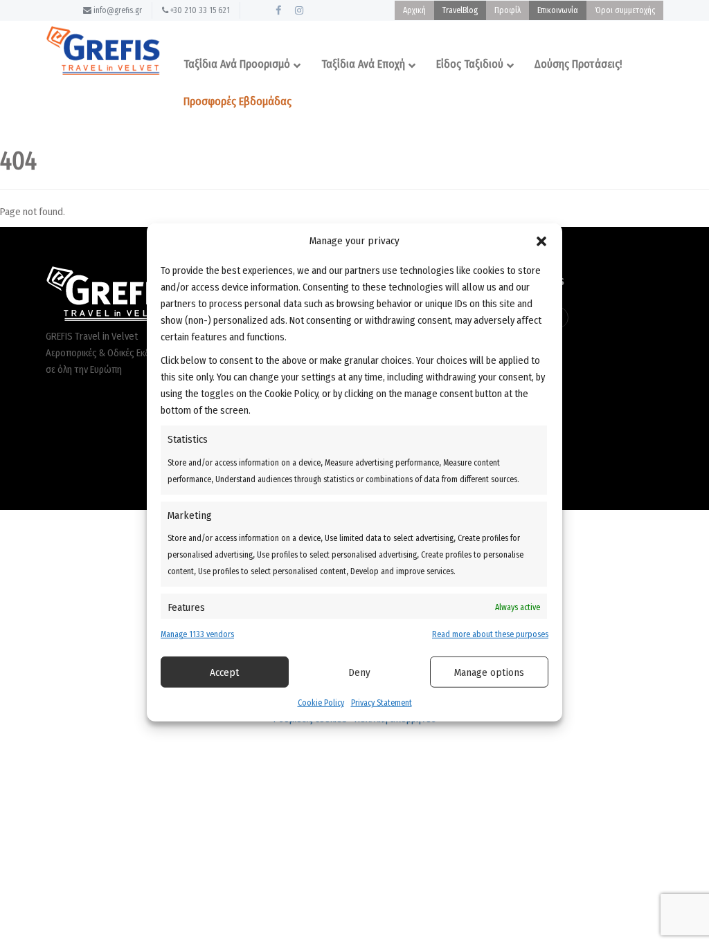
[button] (541, 241)
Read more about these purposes (490, 634)
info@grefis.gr (116, 10)
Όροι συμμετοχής (625, 10)
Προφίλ (507, 10)
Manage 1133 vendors (197, 634)
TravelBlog (460, 10)
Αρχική (414, 10)
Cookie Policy (321, 703)
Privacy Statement (381, 703)
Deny (359, 672)
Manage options (489, 672)
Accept (224, 672)
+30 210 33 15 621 (199, 10)
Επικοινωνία (557, 10)
